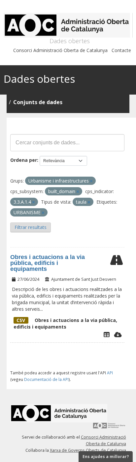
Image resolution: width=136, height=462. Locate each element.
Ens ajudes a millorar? (106, 456)
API (110, 372)
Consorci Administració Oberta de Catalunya (60, 50)
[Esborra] (91, 181)
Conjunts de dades (37, 102)
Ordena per (23, 160)
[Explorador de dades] (107, 334)
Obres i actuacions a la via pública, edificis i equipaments (47, 263)
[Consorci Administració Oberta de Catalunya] (109, 428)
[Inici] (68, 25)
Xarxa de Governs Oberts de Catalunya (88, 450)
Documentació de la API (46, 379)
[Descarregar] (118, 334)
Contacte (121, 50)
